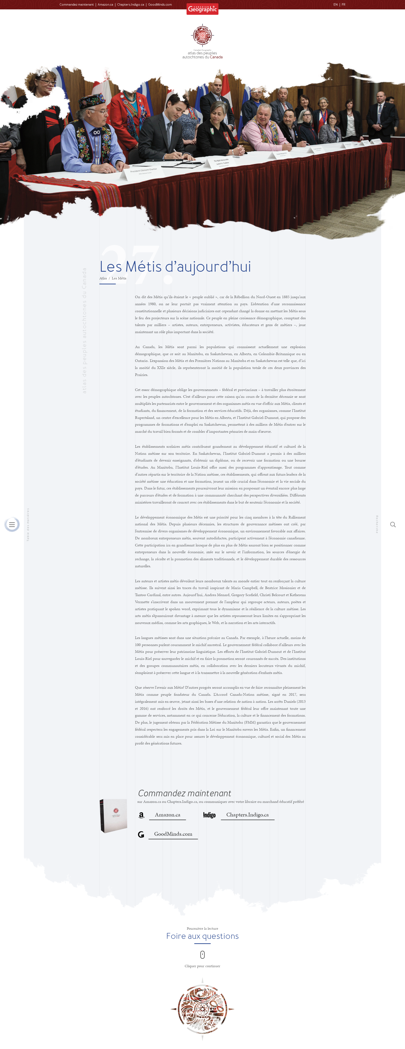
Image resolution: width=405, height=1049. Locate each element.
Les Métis (119, 278)
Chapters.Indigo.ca (130, 5)
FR (343, 5)
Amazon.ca (105, 5)
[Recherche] (393, 524)
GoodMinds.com (160, 5)
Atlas (103, 278)
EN (336, 5)
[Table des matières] (12, 524)
